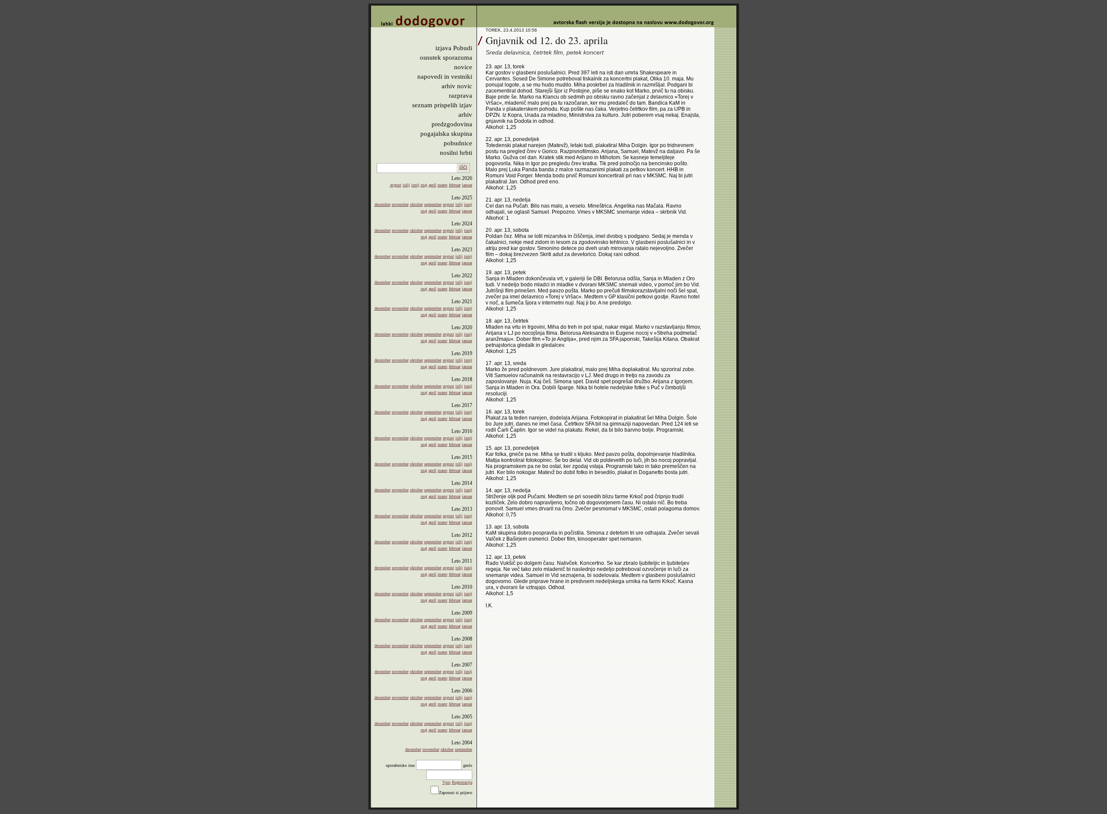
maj (424, 185)
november (400, 204)
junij (415, 185)
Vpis (446, 782)
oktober (416, 204)
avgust (395, 185)
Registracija (462, 782)
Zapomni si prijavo (455, 792)
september (433, 204)
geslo (467, 765)
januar (467, 185)
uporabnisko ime (400, 765)
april (432, 185)
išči (463, 166)
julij (406, 185)
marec (443, 185)
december (382, 204)
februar (455, 185)
